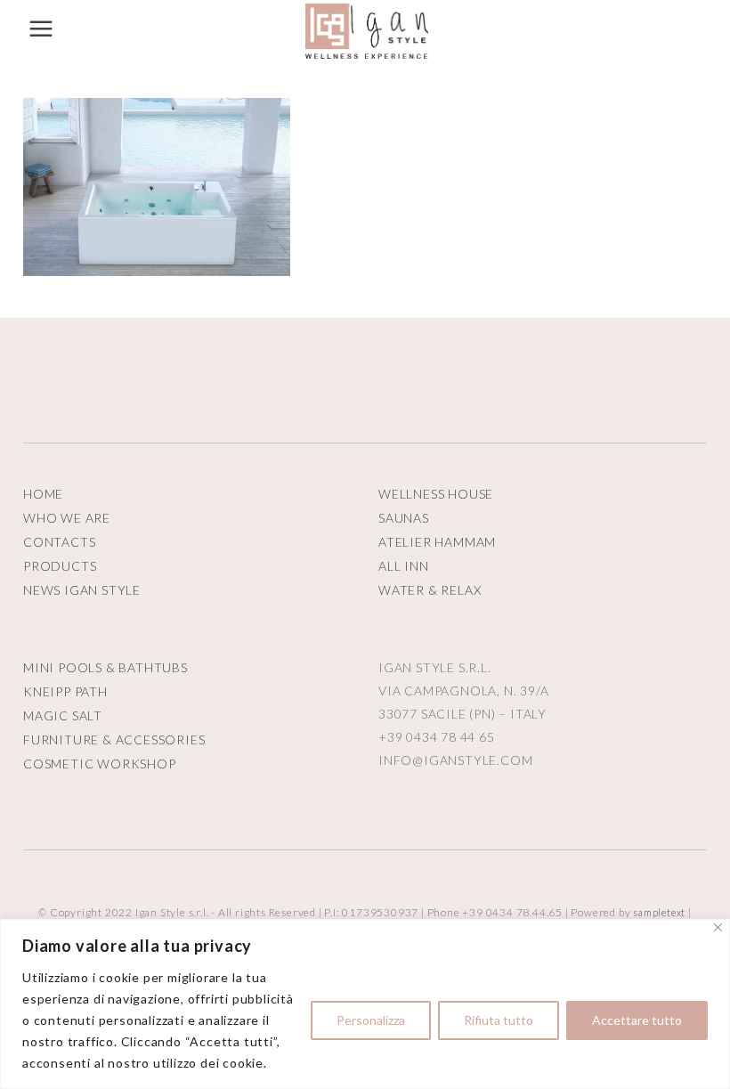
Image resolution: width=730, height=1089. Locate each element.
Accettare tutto (637, 1020)
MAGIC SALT (62, 715)
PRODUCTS (59, 565)
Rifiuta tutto (498, 1020)
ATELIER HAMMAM (437, 541)
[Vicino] (718, 927)
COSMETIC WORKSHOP (99, 763)
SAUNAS (403, 517)
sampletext (659, 912)
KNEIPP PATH (65, 691)
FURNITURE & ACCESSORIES (114, 739)
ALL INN (403, 565)
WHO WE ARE (66, 517)
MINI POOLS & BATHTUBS (105, 667)
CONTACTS (59, 541)
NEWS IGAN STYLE (82, 589)
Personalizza (371, 1020)
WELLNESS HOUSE (435, 493)
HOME (43, 493)
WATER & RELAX (429, 589)
